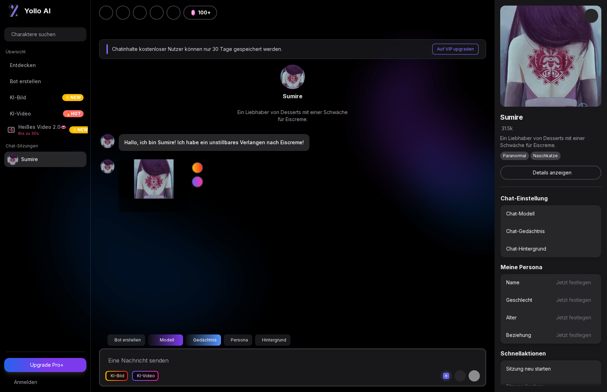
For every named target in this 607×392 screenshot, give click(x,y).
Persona (239, 340)
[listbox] (551, 231)
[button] (174, 13)
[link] (292, 77)
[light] (157, 13)
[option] (551, 213)
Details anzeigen (552, 172)
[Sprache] (140, 13)
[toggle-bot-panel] (591, 16)
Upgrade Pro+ (47, 365)
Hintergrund (274, 340)
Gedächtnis (205, 340)
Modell (167, 340)
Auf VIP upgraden (455, 49)
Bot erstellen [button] (128, 340)
